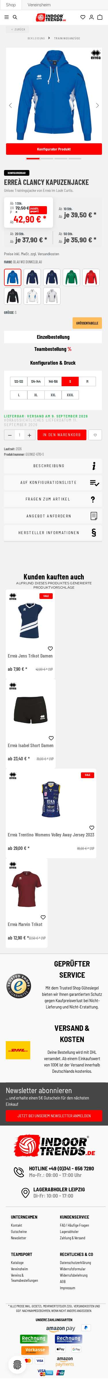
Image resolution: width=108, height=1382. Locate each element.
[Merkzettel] (83, 17)
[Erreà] (96, 54)
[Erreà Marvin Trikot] (27, 889)
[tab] (53, 363)
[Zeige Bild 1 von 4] (32, 158)
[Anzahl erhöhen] (29, 435)
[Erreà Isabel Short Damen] (31, 710)
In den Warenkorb (62, 434)
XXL (53, 395)
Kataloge (17, 1263)
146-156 (53, 381)
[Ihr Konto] (92, 17)
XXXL (70, 395)
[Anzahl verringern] (9, 435)
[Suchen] (16, 17)
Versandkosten (84, 1306)
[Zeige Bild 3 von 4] (60, 158)
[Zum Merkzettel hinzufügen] (95, 435)
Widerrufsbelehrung (74, 1275)
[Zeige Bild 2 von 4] (47, 158)
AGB (63, 1281)
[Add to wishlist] (50, 647)
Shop (11, 5)
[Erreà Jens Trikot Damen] (30, 620)
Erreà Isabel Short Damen (31, 745)
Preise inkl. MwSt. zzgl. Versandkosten (31, 254)
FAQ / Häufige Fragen (74, 1225)
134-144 (36, 381)
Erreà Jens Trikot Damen (30, 656)
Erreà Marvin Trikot (25, 924)
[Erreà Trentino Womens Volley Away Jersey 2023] (51, 799)
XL (35, 395)
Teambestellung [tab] (53, 348)
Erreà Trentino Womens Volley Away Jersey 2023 (51, 835)
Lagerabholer (69, 1232)
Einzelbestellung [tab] (53, 336)
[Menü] (7, 17)
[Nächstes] (97, 105)
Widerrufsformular (73, 1269)
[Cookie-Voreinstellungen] (17, 1364)
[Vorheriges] (10, 105)
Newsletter (18, 1238)
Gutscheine (19, 1232)
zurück (20, 29)
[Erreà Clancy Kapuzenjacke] (54, 95)
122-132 (18, 381)
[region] (54, 105)
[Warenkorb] (100, 17)
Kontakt (16, 1225)
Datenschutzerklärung (75, 1263)
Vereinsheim (39, 5)
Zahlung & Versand (72, 1238)
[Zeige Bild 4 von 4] (75, 158)
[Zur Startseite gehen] (50, 16)
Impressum (67, 1288)
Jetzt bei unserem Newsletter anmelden (54, 1115)
